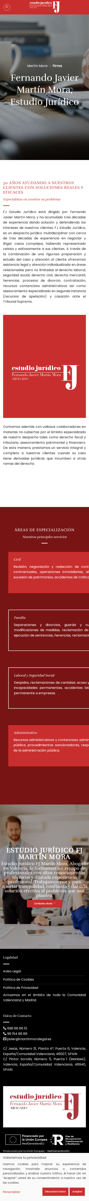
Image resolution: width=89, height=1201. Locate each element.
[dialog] (44, 1177)
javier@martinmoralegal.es (29, 1039)
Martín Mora (37, 66)
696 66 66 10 (17, 1028)
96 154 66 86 (17, 1033)
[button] (7, 7)
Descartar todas (55, 1191)
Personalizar (11, 1192)
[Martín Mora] (45, 7)
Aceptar (77, 1191)
